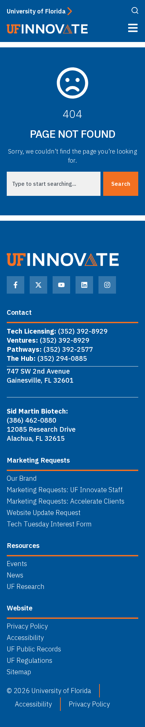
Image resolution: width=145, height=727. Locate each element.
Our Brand (22, 478)
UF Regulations (29, 660)
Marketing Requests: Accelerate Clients (65, 501)
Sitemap (19, 672)
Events (17, 564)
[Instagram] (107, 285)
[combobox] (53, 184)
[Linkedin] (84, 285)
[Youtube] (61, 285)
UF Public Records (34, 649)
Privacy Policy (27, 626)
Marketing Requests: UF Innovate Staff (65, 490)
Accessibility (25, 638)
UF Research (26, 587)
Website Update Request (44, 513)
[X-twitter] (38, 285)
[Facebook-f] (15, 285)
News (15, 575)
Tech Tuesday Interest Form (49, 524)
